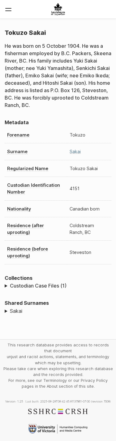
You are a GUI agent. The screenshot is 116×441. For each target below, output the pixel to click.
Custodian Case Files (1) (38, 286)
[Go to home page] (58, 9)
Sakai (75, 151)
